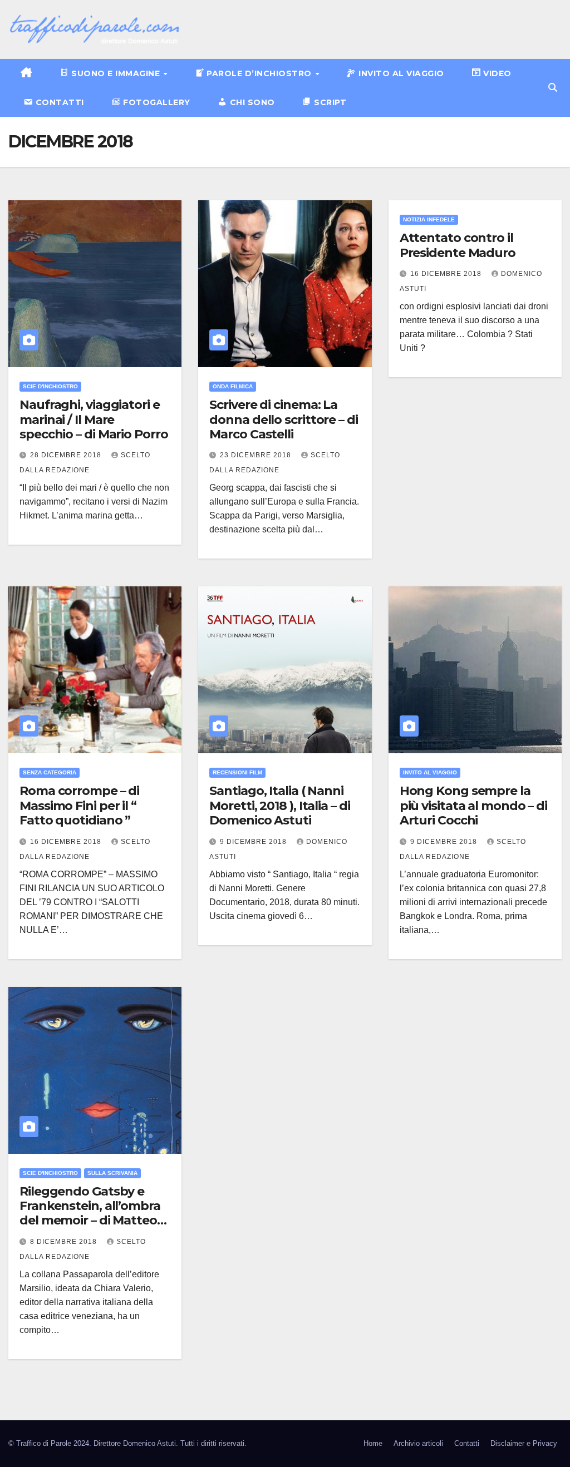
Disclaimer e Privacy (523, 1443)
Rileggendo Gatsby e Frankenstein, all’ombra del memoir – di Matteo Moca (89, 1213)
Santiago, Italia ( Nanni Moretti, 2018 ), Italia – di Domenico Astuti (279, 805)
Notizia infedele (429, 219)
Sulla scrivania (112, 1173)
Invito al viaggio (430, 772)
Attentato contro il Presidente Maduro (457, 245)
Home (372, 1443)
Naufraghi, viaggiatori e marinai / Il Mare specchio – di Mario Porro (93, 419)
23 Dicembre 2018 (256, 455)
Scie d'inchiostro (50, 386)
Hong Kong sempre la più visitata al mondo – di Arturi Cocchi (473, 805)
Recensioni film (237, 772)
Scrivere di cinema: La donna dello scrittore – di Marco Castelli (283, 419)
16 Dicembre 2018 (447, 274)
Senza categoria (49, 772)
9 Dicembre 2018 (254, 842)
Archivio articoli (418, 1443)
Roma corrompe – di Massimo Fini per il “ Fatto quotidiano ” (79, 805)
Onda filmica (233, 386)
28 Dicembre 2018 (67, 455)
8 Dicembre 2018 (64, 1242)
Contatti (466, 1443)
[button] (552, 87)
